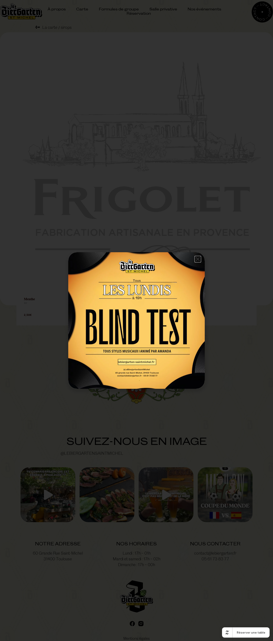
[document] (136, 320)
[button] (197, 259)
